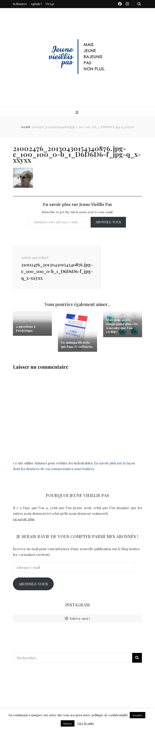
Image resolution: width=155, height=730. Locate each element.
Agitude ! (36, 4)
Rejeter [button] (67, 723)
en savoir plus (24, 519)
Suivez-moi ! (80, 618)
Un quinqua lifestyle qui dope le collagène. (77, 344)
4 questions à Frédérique (25, 328)
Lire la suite (85, 723)
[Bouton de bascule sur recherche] (139, 4)
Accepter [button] (137, 715)
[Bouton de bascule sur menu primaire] (77, 112)
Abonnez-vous (108, 222)
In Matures (20, 4)
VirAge (50, 4)
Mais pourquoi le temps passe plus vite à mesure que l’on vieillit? (122, 326)
